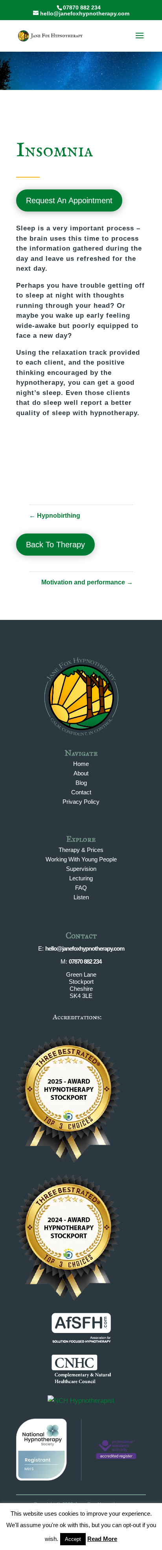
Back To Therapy (55, 544)
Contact (81, 792)
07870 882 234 (85, 961)
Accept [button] (73, 1539)
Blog (81, 782)
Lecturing (81, 878)
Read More (102, 1538)
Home (81, 763)
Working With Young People (81, 859)
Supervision (81, 868)
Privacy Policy (81, 801)
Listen (81, 897)
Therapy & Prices (81, 849)
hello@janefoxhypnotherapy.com (84, 948)
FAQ (81, 887)
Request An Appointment (69, 200)
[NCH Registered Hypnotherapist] (81, 1400)
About (81, 773)
